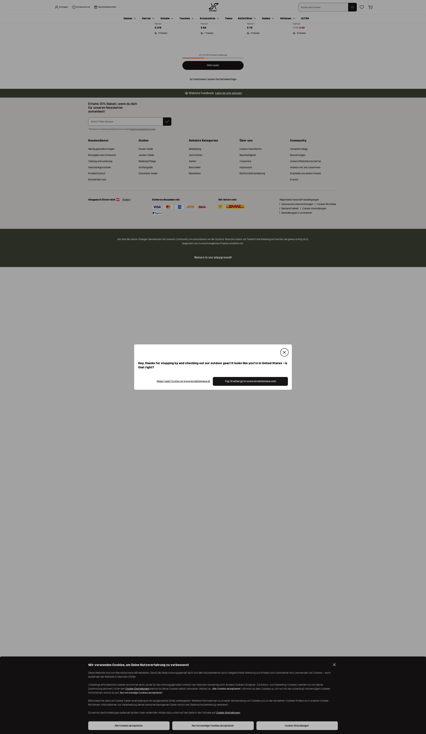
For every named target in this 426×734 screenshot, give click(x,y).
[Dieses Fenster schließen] (284, 352)
